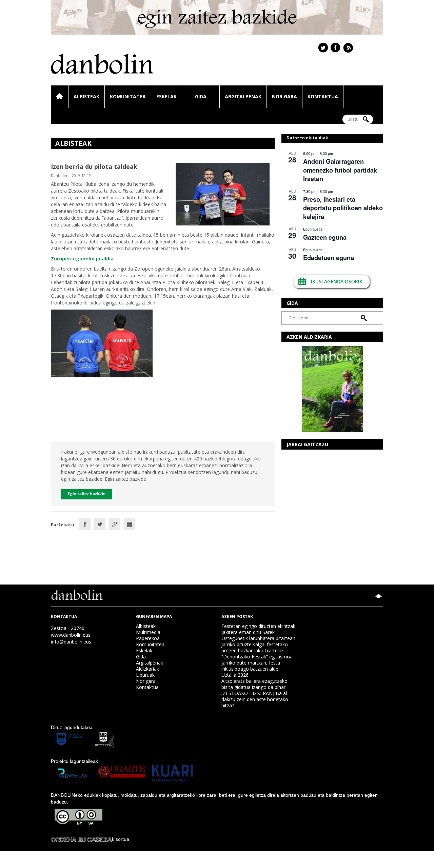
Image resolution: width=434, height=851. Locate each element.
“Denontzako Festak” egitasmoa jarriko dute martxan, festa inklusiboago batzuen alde (257, 662)
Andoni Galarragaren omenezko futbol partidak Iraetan (340, 170)
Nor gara (284, 96)
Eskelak (166, 96)
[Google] (114, 524)
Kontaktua (323, 96)
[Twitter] (99, 524)
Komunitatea (128, 96)
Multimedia (148, 632)
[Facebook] (85, 524)
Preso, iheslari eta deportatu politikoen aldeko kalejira (343, 208)
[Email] (129, 524)
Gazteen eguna (325, 237)
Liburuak (145, 675)
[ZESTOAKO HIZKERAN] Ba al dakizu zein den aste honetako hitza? (254, 699)
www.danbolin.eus (71, 635)
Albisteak (86, 96)
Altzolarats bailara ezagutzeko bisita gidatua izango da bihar (254, 684)
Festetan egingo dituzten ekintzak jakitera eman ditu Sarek (258, 629)
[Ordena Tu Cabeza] (81, 839)
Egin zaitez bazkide (86, 494)
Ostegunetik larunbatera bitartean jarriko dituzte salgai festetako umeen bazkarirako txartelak (258, 644)
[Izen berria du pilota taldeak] (223, 193)
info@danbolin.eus (71, 641)
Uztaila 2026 (235, 675)
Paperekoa (148, 638)
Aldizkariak (147, 669)
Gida (200, 96)
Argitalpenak (243, 96)
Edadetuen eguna (328, 257)
